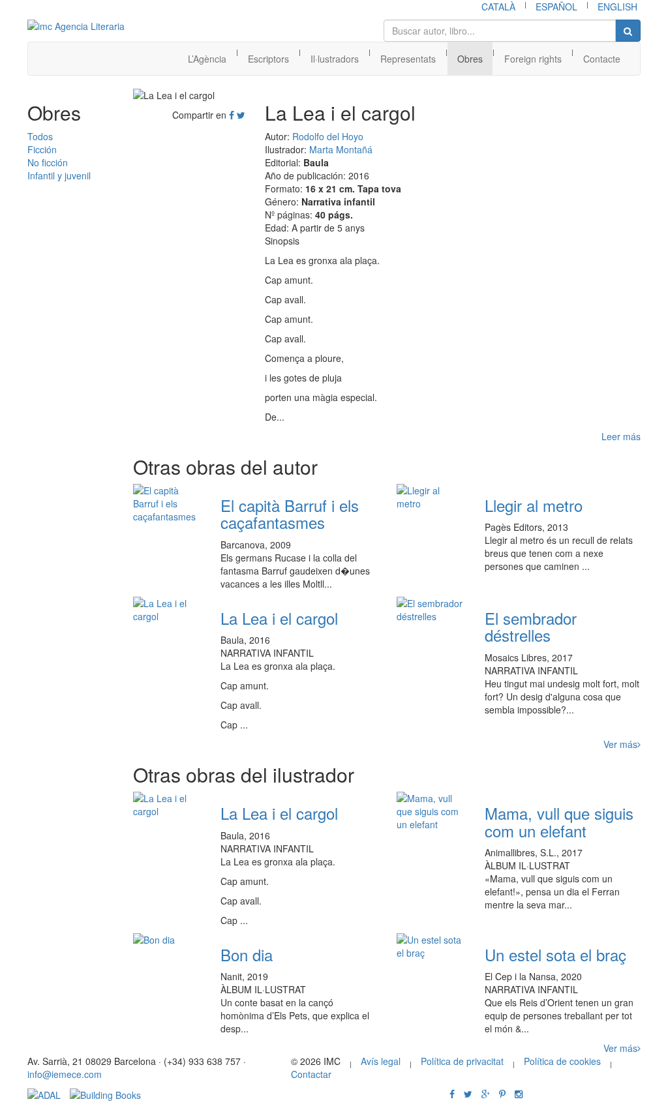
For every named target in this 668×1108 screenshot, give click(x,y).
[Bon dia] (167, 939)
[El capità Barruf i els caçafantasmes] (167, 503)
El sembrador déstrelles (531, 626)
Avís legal (381, 1061)
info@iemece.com (64, 1074)
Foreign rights (533, 58)
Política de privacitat (462, 1061)
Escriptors (268, 58)
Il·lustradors (335, 58)
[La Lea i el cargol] (167, 610)
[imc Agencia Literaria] (77, 26)
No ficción (47, 162)
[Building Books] (105, 1093)
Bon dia (246, 954)
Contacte (601, 58)
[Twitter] (241, 114)
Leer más (621, 436)
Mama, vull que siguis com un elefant (559, 821)
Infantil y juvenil (59, 175)
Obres (470, 58)
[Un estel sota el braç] (431, 946)
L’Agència (207, 58)
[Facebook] (231, 114)
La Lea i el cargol (279, 617)
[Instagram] (519, 1093)
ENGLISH (617, 6)
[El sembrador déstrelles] (431, 610)
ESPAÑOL (556, 6)
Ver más (620, 744)
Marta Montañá (340, 149)
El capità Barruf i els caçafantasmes (289, 513)
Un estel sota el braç (555, 954)
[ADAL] (44, 1093)
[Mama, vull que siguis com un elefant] (431, 811)
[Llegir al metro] (431, 497)
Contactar (311, 1074)
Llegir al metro (534, 505)
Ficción (42, 149)
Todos (40, 136)
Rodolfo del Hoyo (327, 136)
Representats (408, 58)
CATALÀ (498, 6)
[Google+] (485, 1093)
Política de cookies (562, 1061)
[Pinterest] (502, 1093)
